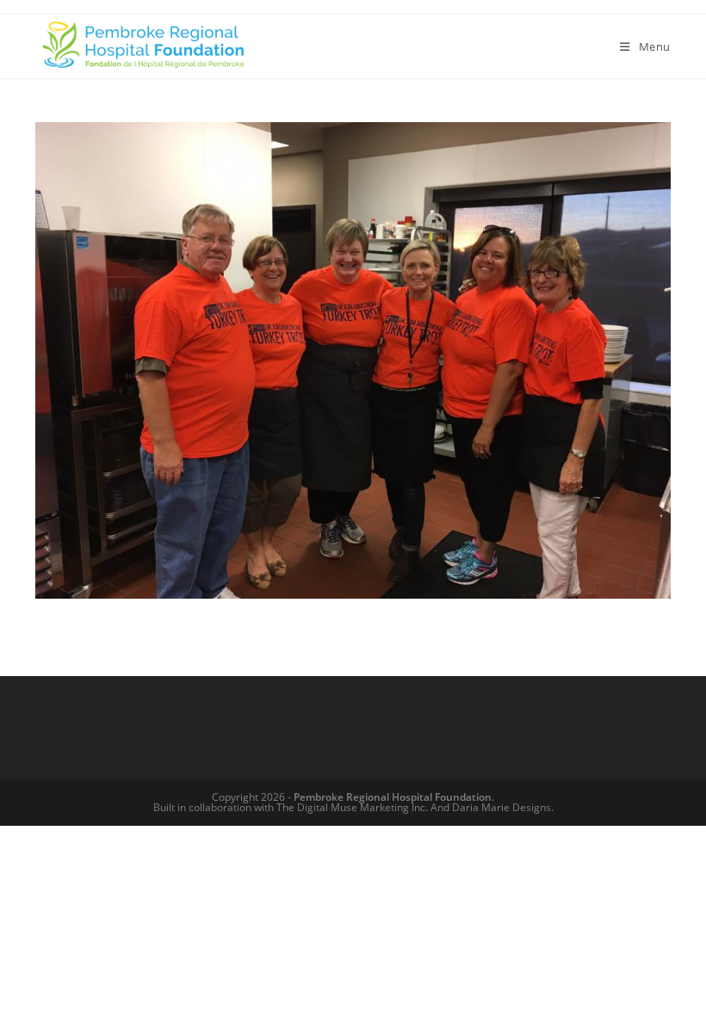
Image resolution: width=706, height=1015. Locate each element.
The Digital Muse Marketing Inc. (352, 807)
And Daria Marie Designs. (492, 807)
